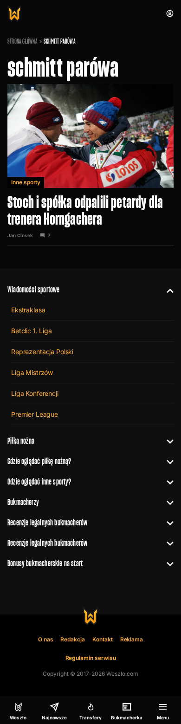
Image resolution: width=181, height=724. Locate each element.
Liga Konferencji (34, 393)
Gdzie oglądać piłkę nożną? (39, 461)
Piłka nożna (20, 440)
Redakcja (72, 639)
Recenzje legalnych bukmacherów (47, 522)
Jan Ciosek (20, 235)
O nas (45, 639)
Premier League (34, 414)
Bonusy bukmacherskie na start (45, 563)
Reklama (131, 639)
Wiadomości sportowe (33, 289)
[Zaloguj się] (170, 13)
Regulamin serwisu (90, 657)
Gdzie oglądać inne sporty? (39, 481)
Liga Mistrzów (32, 372)
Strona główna (22, 41)
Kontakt (102, 639)
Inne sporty (25, 182)
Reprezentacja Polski (42, 352)
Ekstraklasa (28, 310)
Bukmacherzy (23, 502)
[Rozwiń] (166, 289)
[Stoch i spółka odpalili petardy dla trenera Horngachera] (90, 165)
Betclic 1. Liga (31, 331)
